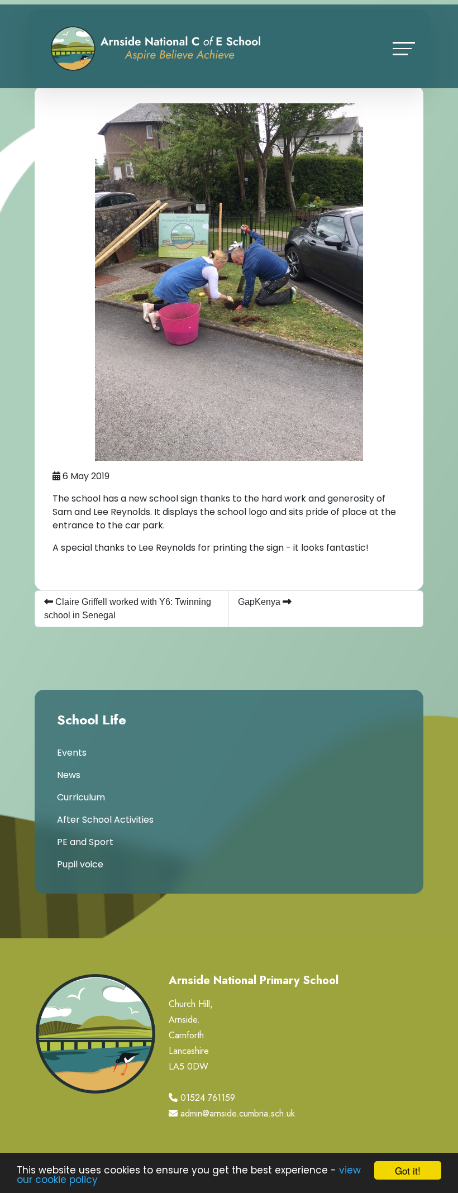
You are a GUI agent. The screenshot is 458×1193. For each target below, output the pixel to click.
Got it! (408, 1170)
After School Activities (105, 819)
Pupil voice (80, 864)
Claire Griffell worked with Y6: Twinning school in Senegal (127, 608)
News (68, 775)
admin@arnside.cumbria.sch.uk (237, 1113)
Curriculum (81, 797)
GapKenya (260, 602)
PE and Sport (85, 842)
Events (72, 752)
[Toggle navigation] (404, 48)
